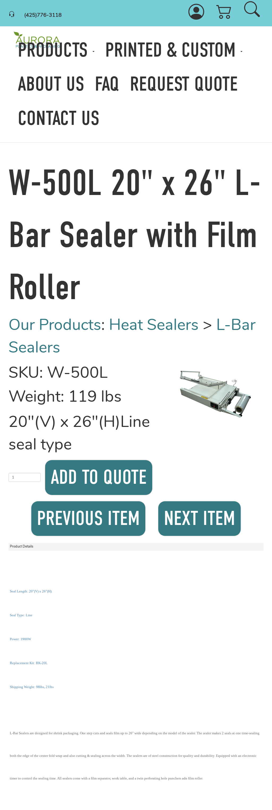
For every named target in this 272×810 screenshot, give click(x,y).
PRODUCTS (55, 50)
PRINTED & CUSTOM (172, 50)
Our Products (54, 326)
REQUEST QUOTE (184, 84)
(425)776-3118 (43, 15)
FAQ (107, 84)
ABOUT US (51, 84)
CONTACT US (58, 118)
